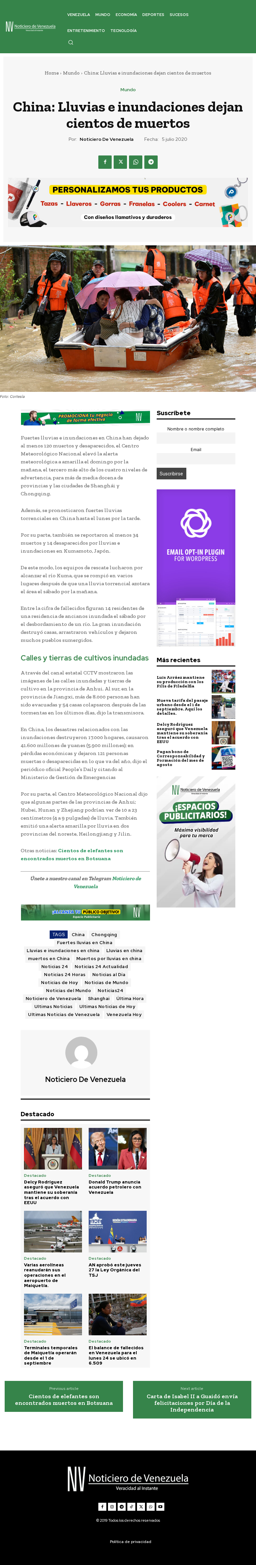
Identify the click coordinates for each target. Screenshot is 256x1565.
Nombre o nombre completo (195, 428)
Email (196, 449)
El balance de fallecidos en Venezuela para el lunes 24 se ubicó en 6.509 (116, 1355)
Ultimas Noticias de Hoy (107, 1006)
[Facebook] (105, 162)
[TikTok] (131, 1507)
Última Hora (130, 998)
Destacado (35, 1175)
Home (52, 73)
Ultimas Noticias (53, 1006)
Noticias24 (110, 990)
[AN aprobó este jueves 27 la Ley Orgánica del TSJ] (118, 1231)
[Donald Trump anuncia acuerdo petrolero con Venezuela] (118, 1149)
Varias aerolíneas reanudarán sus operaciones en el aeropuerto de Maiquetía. (45, 1275)
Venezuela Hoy (124, 1014)
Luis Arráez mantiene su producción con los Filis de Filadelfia (181, 681)
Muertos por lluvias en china (108, 958)
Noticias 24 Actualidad (101, 966)
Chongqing (104, 934)
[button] (70, 42)
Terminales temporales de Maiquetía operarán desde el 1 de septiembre (51, 1355)
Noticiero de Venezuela (106, 139)
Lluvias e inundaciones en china (63, 950)
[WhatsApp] (135, 162)
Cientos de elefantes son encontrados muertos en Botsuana (64, 1400)
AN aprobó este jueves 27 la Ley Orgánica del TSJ (115, 1270)
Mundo (71, 73)
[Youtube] (160, 1507)
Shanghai (99, 998)
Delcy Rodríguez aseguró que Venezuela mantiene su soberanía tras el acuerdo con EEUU (51, 1192)
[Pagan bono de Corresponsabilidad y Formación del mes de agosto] (223, 758)
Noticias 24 (54, 966)
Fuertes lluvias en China (84, 942)
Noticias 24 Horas (65, 974)
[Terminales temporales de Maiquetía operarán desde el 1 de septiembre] (53, 1314)
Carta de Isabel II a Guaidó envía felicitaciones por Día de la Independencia (192, 1403)
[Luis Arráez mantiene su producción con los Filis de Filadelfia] (223, 681)
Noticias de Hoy (59, 982)
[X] (120, 162)
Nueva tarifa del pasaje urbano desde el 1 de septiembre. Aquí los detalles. (182, 707)
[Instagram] (112, 1507)
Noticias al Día (109, 974)
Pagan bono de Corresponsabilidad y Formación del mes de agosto (181, 758)
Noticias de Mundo (107, 982)
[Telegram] (151, 162)
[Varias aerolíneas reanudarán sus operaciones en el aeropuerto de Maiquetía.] (53, 1231)
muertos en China (49, 958)
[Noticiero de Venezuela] (85, 1053)
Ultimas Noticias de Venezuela (64, 1014)
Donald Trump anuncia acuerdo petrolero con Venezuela (115, 1187)
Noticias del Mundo (68, 990)
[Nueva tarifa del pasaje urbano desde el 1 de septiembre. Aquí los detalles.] (223, 707)
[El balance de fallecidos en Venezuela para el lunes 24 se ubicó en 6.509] (118, 1314)
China (78, 934)
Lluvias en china (124, 950)
